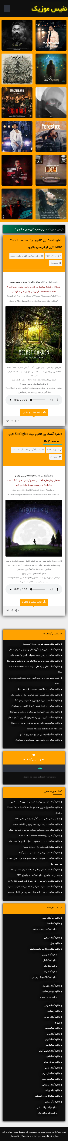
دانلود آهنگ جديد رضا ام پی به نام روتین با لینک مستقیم (36, 824)
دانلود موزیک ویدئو (52, 1062)
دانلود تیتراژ (55, 943)
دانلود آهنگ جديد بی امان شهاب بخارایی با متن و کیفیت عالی (34, 841)
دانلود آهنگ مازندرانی (51, 1073)
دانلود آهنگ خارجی (52, 1017)
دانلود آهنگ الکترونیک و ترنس (44, 977)
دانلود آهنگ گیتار (50, 960)
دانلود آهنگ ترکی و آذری (49, 1051)
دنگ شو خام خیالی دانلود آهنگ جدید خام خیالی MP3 (37, 818)
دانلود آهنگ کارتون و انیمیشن (47, 1096)
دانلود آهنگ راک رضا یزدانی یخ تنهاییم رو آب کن (40, 734)
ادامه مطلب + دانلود (32, 412)
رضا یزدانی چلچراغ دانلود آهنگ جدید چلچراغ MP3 (38, 875)
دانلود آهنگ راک (50, 971)
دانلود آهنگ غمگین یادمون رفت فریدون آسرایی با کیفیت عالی (33, 717)
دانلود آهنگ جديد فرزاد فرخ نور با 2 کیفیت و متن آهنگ (37, 700)
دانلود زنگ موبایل (52, 1101)
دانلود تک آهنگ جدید (51, 918)
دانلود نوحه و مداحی (51, 991)
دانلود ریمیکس (53, 1011)
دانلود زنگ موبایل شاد (47, 1113)
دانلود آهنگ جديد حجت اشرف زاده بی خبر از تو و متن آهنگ (34, 830)
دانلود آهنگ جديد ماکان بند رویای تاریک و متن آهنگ (38, 689)
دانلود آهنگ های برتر (51, 986)
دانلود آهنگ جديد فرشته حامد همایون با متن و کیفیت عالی (35, 695)
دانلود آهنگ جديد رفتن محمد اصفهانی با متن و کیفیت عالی (35, 655)
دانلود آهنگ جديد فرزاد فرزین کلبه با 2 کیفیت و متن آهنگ (36, 706)
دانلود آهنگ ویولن (49, 954)
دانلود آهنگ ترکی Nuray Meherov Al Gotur (41, 847)
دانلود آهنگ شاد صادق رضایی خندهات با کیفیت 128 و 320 (35, 869)
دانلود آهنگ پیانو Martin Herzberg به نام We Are (39, 835)
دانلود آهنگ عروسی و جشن (45, 929)
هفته (40, 768)
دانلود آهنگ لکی (53, 1056)
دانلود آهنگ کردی (52, 1039)
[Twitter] (7, 421)
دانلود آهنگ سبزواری (51, 1079)
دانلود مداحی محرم (48, 997)
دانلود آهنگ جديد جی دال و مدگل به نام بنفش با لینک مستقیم (34, 892)
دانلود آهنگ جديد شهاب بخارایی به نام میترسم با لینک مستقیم (34, 886)
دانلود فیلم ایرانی (52, 1090)
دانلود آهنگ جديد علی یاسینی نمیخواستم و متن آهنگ (37, 740)
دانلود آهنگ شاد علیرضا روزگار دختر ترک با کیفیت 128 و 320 (34, 881)
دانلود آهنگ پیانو (50, 966)
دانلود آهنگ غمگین (52, 937)
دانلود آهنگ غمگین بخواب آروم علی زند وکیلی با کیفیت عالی (34, 649)
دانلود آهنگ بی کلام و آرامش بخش (25, 256)
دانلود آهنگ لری (53, 1045)
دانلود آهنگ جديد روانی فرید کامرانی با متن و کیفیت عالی (35, 802)
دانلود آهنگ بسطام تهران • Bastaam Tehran (41, 644)
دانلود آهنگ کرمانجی (51, 1084)
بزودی (57, 1022)
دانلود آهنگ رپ (53, 1034)
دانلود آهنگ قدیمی (52, 1005)
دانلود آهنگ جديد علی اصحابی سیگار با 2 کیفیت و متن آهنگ (34, 712)
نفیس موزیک (56, 229)
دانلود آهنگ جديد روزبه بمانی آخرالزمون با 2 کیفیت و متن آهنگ (33, 661)
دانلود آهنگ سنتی (52, 1028)
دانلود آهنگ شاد (53, 923)
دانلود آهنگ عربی (52, 1068)
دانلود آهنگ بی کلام (49, 282)
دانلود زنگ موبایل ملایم (47, 1107)
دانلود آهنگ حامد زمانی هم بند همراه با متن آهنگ (39, 852)
